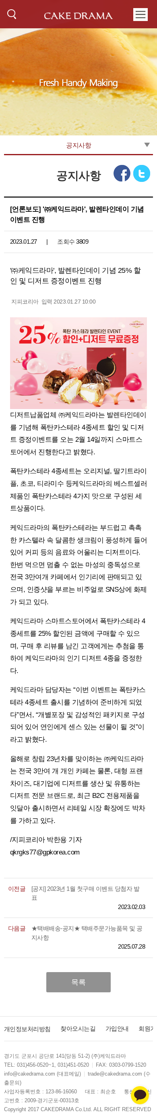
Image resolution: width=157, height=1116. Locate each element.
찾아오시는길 (77, 1028)
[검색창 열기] (12, 14)
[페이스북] (121, 173)
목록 (78, 982)
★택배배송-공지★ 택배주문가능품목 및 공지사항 (87, 933)
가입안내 (117, 1028)
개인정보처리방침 (27, 1028)
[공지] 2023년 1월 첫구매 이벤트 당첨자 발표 (85, 893)
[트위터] (142, 173)
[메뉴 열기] (140, 14)
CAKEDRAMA (78, 16)
